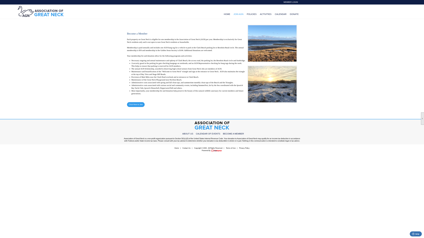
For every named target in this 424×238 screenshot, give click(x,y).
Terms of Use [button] (231, 148)
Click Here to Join (136, 104)
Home (227, 14)
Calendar (281, 14)
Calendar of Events (208, 134)
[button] (252, 14)
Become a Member (233, 134)
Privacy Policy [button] (244, 148)
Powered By (206, 150)
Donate (294, 14)
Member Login (291, 2)
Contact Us (186, 148)
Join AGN (238, 14)
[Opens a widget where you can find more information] (416, 234)
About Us (187, 134)
